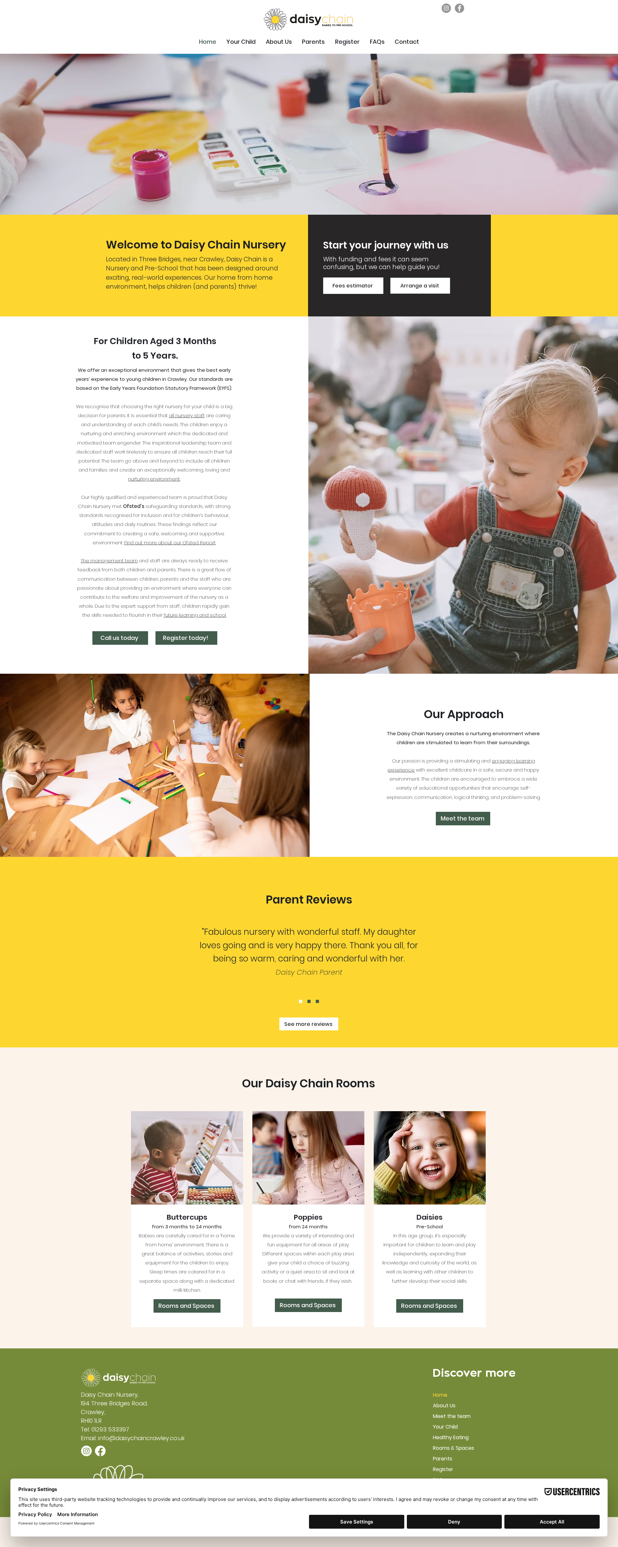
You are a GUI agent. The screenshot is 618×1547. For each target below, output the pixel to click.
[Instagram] (446, 8)
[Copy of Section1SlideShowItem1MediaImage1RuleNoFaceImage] (309, 1001)
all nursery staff (187, 415)
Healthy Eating (451, 1437)
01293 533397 (110, 1429)
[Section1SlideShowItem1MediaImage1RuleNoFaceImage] (300, 1001)
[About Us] (309, 198)
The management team (109, 560)
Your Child (445, 1426)
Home (440, 1395)
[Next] (580, 134)
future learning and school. (195, 615)
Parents (442, 1458)
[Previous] (38, 134)
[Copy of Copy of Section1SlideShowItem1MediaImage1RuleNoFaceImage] (317, 1001)
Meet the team (452, 1416)
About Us (444, 1405)
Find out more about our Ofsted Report (170, 542)
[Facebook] (459, 8)
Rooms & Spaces (453, 1448)
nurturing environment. (154, 478)
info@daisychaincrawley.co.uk (141, 1438)
